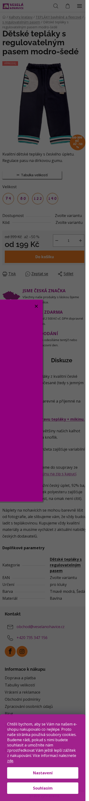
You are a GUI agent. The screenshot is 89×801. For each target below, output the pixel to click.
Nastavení (43, 773)
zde (10, 760)
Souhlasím (43, 788)
